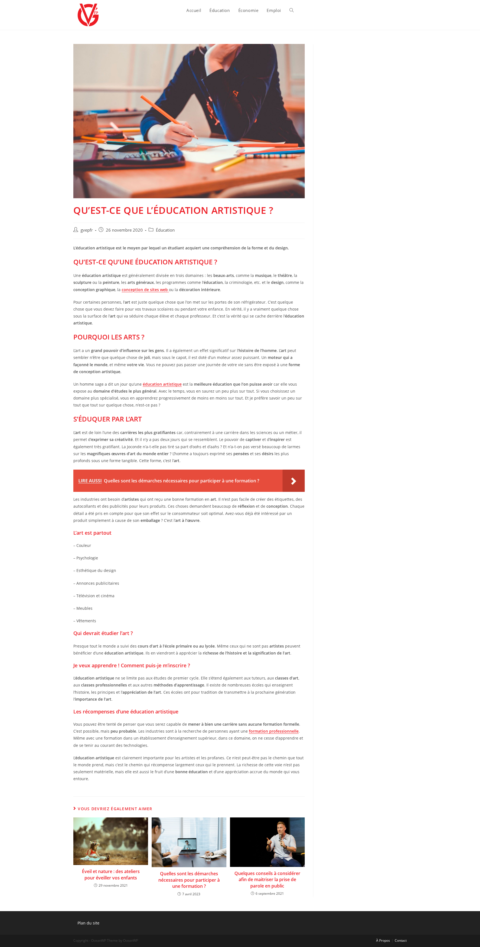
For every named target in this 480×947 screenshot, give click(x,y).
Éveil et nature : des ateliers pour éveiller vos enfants (111, 874)
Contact (401, 940)
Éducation (165, 230)
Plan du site (88, 923)
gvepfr (87, 230)
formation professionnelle (274, 731)
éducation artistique (162, 384)
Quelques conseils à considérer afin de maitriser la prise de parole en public (267, 879)
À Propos (383, 940)
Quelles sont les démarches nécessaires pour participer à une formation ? (189, 880)
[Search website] (291, 10)
